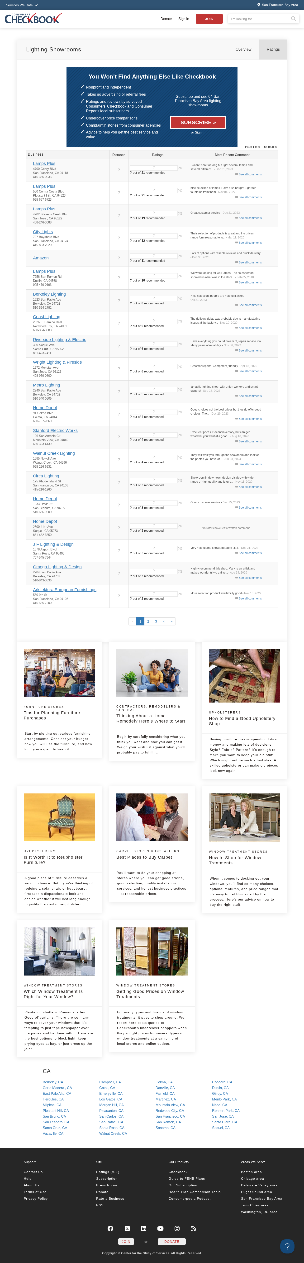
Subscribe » (198, 122)
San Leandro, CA (56, 1122)
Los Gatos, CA (110, 1099)
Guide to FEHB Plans (187, 1178)
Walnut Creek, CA (113, 1133)
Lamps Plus (44, 163)
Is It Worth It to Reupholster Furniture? (53, 857)
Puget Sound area (256, 1192)
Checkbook (178, 1172)
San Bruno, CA (54, 1116)
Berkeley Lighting (49, 294)
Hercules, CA (53, 1099)
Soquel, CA (221, 1128)
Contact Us (33, 1172)
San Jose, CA (223, 1116)
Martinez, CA (166, 1099)
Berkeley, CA (53, 1082)
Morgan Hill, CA (111, 1105)
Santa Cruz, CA (55, 1128)
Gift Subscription (183, 1185)
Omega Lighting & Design (57, 567)
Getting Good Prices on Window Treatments (150, 991)
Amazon (41, 258)
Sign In (183, 19)
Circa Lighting (46, 476)
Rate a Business (110, 1198)
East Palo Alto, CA (57, 1093)
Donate (166, 19)
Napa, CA (219, 1105)
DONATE (171, 1241)
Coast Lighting (46, 316)
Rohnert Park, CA (226, 1111)
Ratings (273, 49)
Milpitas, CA (52, 1105)
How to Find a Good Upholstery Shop (242, 718)
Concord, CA (222, 1082)
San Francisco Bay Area (261, 1198)
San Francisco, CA (170, 1116)
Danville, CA (165, 1088)
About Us (31, 1185)
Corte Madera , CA (57, 1088)
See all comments (250, 174)
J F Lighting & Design (53, 544)
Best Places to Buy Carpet (148, 855)
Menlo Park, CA (224, 1099)
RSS (100, 1205)
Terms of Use (35, 1192)
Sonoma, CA (166, 1128)
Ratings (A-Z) (107, 1172)
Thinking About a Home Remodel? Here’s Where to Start (150, 714)
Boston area (251, 1172)
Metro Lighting (46, 385)
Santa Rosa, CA (111, 1128)
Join (209, 19)
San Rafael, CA (111, 1122)
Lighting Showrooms (53, 49)
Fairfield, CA (165, 1093)
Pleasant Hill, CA (56, 1111)
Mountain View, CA (170, 1105)
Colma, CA (164, 1082)
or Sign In (198, 132)
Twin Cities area (255, 1205)
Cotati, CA (107, 1088)
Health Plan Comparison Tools (195, 1192)
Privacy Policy (36, 1198)
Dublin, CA (220, 1088)
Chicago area (252, 1178)
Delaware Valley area (259, 1185)
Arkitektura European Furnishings (64, 589)
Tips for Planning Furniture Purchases (52, 712)
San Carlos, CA (111, 1116)
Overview (244, 49)
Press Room (106, 1185)
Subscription (107, 1178)
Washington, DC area (259, 1212)
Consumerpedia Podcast (190, 1198)
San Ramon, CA (168, 1122)
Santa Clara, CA (224, 1122)
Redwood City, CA (170, 1111)
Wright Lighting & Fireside (57, 362)
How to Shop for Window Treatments (238, 857)
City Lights (43, 231)
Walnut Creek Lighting (54, 453)
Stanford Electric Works (55, 430)
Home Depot (45, 407)
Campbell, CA (110, 1082)
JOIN (126, 1241)
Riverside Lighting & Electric (59, 339)
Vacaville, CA (53, 1133)
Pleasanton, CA (111, 1111)
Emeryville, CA (111, 1093)
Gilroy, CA (220, 1093)
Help (28, 1178)
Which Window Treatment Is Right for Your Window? (53, 991)
